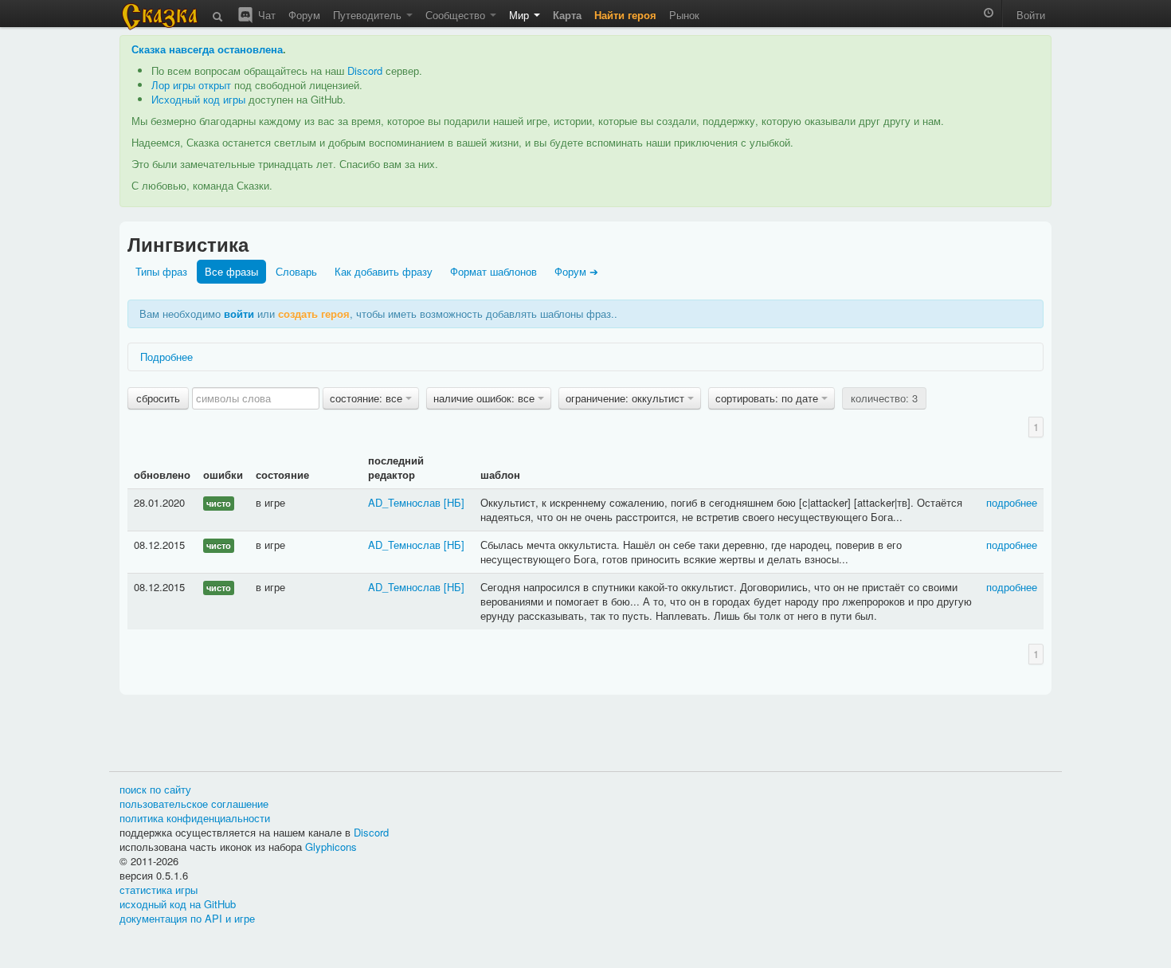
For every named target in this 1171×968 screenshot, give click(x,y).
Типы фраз (161, 271)
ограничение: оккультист (626, 398)
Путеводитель (369, 14)
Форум (304, 14)
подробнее (1011, 502)
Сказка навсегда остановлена (207, 49)
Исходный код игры (198, 99)
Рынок (684, 14)
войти (239, 313)
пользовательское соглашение (193, 803)
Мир (520, 14)
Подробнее (166, 356)
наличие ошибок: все (485, 398)
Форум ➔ (576, 271)
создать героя (314, 313)
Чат (265, 14)
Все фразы (231, 271)
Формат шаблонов (493, 271)
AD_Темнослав (404, 502)
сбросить (158, 398)
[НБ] (454, 502)
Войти (1030, 14)
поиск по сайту (155, 789)
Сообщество (456, 14)
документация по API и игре (187, 918)
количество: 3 (884, 398)
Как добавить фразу (384, 271)
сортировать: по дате (768, 398)
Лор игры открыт (191, 84)
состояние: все (367, 398)
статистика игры (158, 889)
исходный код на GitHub (177, 903)
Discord (364, 70)
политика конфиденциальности (194, 817)
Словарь (296, 271)
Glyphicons (331, 846)
